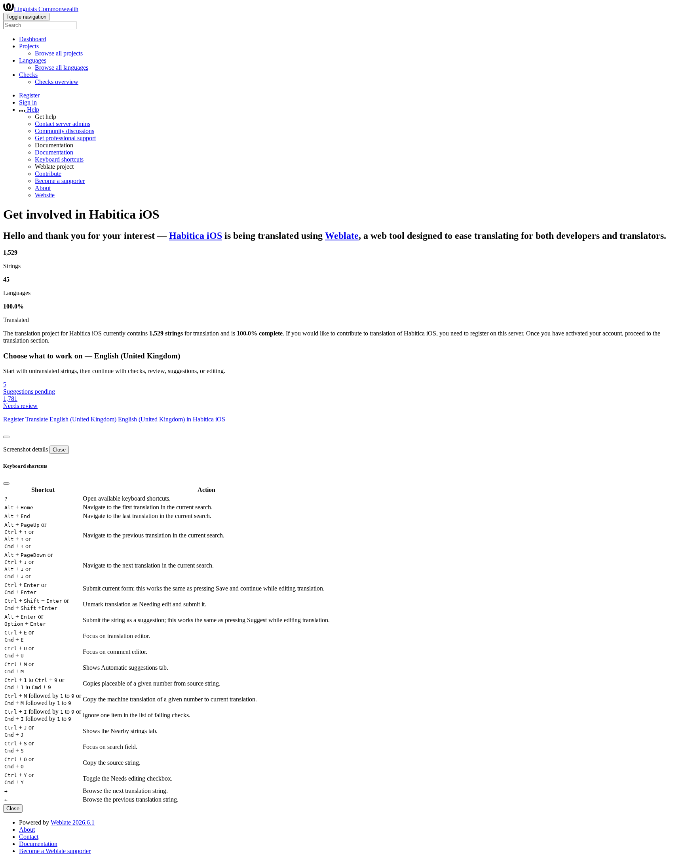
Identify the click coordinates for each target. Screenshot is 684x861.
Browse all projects (59, 53)
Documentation (54, 152)
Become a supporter (60, 180)
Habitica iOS (195, 235)
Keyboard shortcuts (59, 159)
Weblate (342, 235)
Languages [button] (32, 60)
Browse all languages (61, 67)
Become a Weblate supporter (55, 851)
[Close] (6, 437)
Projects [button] (29, 46)
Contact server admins (62, 123)
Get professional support (65, 138)
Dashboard (32, 39)
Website (45, 195)
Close (59, 450)
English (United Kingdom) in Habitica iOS (171, 419)
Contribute (48, 173)
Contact (28, 836)
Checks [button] (28, 74)
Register (29, 95)
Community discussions (64, 131)
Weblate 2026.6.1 (73, 822)
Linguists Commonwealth (46, 9)
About (43, 188)
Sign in (28, 102)
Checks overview (56, 81)
